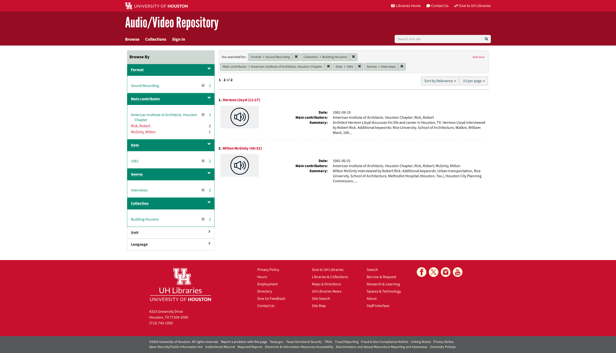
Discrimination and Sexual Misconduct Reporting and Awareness (381, 347)
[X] (433, 272)
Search (372, 269)
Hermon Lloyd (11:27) (241, 100)
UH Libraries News (326, 291)
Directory (264, 291)
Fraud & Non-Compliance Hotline (384, 342)
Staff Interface (378, 305)
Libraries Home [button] (408, 5)
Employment (267, 284)
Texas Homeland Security (304, 342)
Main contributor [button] (145, 99)
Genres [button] (137, 174)
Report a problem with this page (244, 342)
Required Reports (250, 347)
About (372, 298)
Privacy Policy (268, 269)
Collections (155, 39)
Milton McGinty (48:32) (242, 148)
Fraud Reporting (347, 342)
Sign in (178, 39)
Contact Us (266, 305)
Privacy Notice (443, 342)
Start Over (479, 57)
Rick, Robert (140, 126)
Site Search (321, 298)
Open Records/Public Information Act (176, 347)
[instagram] (445, 272)
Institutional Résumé (220, 347)
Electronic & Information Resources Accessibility (299, 347)
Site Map (319, 305)
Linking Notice (421, 342)
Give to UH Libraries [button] (475, 5)
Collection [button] (139, 203)
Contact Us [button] (440, 5)
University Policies (443, 347)
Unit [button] (134, 232)
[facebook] (421, 272)
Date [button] (135, 145)
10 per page (472, 81)
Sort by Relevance (439, 81)
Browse (132, 39)
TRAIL (328, 342)
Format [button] (137, 69)
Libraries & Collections (330, 277)
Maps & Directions (326, 284)
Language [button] (139, 244)
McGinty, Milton (143, 132)
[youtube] (457, 272)
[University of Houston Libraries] (180, 284)
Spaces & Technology (384, 291)
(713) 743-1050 (161, 323)
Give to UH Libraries (328, 269)
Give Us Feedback (271, 298)
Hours (262, 277)
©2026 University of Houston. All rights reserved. (183, 342)
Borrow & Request (381, 277)
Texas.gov (276, 342)
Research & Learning (383, 284)
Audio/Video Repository (172, 22)
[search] (486, 39)
